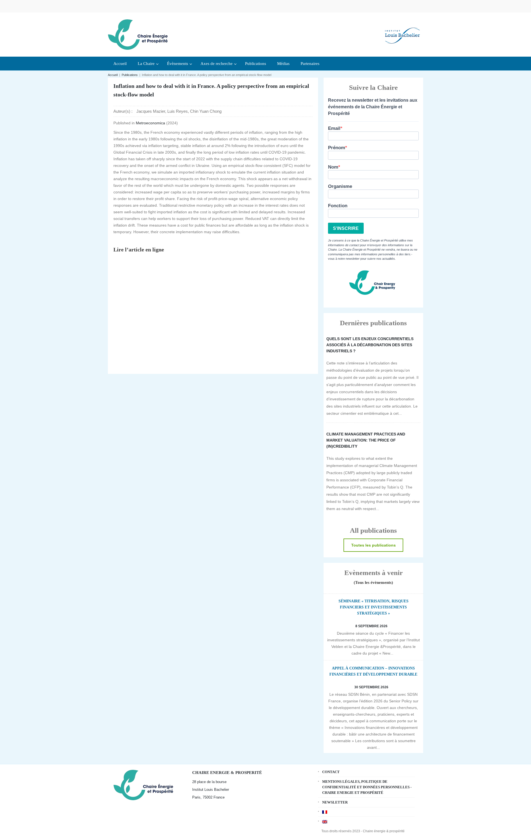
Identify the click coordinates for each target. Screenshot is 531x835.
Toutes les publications (373, 545)
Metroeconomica (151, 123)
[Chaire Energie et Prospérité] (138, 34)
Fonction (337, 205)
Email (334, 128)
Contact (331, 772)
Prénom (336, 147)
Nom (333, 167)
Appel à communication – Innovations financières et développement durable (373, 671)
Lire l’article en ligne (138, 249)
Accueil (113, 75)
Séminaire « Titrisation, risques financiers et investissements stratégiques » (373, 607)
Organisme (340, 186)
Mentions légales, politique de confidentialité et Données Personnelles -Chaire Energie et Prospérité (367, 787)
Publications (130, 75)
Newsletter (335, 802)
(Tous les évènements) (373, 582)
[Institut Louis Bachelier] (402, 31)
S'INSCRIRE (346, 228)
